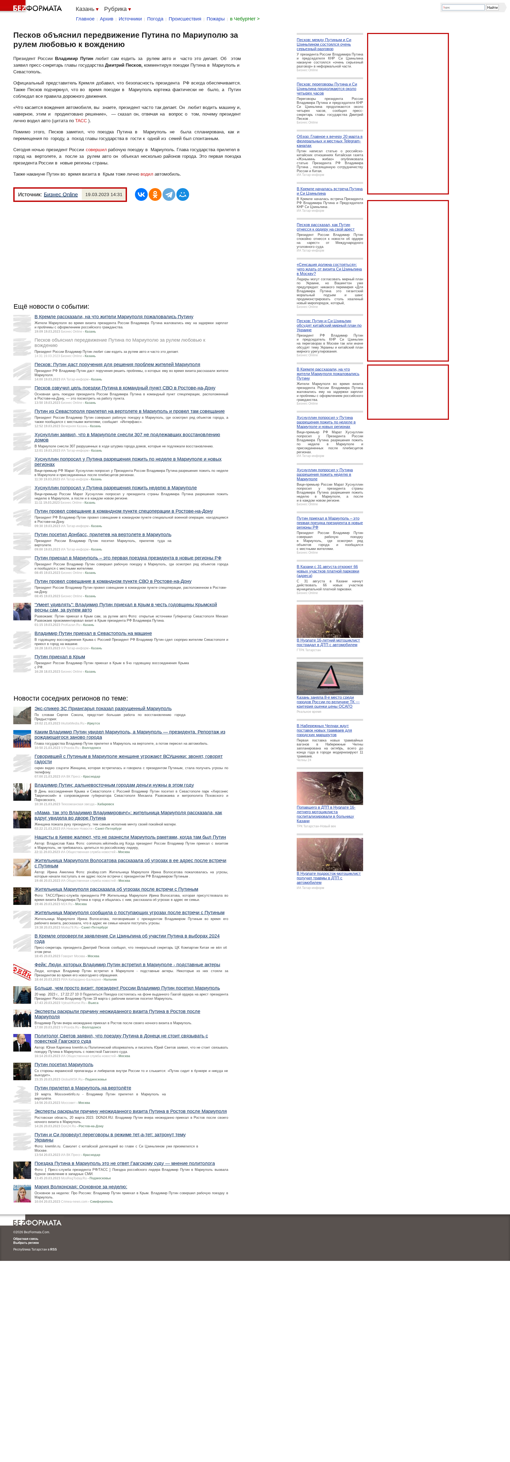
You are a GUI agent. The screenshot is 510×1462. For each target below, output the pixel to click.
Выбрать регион (26, 1243)
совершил (96, 149)
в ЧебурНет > (245, 19)
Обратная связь (25, 1239)
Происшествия (185, 19)
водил (147, 174)
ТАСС (81, 120)
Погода (155, 19)
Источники (130, 19)
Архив (106, 19)
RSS (53, 1249)
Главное (85, 19)
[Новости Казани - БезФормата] (32, 6)
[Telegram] (169, 194)
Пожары (216, 19)
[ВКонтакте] (141, 194)
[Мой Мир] (182, 194)
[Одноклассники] (155, 194)
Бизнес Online (61, 194)
